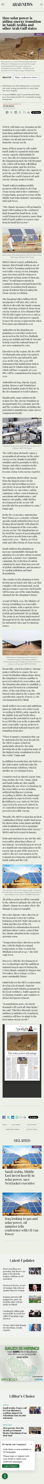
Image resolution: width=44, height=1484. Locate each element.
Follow (37, 112)
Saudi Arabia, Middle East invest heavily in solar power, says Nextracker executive (20, 1177)
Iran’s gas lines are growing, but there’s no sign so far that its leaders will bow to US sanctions (14, 1273)
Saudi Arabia (15, 1124)
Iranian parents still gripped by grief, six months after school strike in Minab (12, 1300)
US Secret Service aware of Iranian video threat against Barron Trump (14, 1288)
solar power (32, 1124)
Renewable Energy (13, 1129)
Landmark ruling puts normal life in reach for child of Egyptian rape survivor (14, 1315)
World (5, 1405)
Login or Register (10, 1466)
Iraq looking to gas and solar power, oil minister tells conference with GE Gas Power (21, 1226)
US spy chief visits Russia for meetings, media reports (14, 1328)
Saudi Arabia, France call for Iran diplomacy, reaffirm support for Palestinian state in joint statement (15, 1413)
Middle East (7, 1425)
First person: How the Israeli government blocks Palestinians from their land (15, 1432)
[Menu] (2, 4)
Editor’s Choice (31, 1129)
